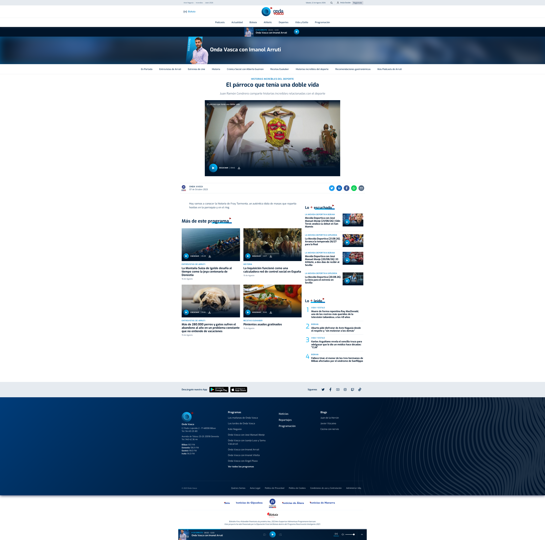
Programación (322, 22)
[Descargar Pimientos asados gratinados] (270, 312)
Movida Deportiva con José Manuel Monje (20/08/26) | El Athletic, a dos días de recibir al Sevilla (322, 261)
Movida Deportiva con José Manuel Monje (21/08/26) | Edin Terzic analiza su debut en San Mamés (322, 222)
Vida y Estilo (301, 22)
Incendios (199, 3)
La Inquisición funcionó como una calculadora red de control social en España (272, 270)
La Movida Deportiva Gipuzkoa (321, 235)
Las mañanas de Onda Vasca (243, 417)
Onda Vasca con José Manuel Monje (246, 434)
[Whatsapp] (354, 188)
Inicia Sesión (345, 2)
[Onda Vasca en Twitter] (323, 389)
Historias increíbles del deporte (312, 69)
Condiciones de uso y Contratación (326, 488)
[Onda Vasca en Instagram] (345, 389)
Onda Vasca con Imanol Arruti (271, 32)
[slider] (354, 534)
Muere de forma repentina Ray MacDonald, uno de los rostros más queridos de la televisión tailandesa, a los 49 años (335, 314)
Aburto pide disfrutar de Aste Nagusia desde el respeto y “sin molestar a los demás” (336, 329)
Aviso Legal (255, 488)
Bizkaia (253, 22)
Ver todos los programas (241, 466)
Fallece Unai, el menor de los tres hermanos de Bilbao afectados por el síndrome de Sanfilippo (337, 360)
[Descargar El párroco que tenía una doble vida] (239, 168)
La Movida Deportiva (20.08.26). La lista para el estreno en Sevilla (323, 279)
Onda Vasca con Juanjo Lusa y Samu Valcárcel (247, 442)
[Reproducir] (296, 31)
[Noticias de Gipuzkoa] (249, 502)
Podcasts (220, 22)
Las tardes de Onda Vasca (241, 423)
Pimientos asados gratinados (262, 324)
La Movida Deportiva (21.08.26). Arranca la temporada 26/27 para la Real (322, 241)
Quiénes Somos (238, 488)
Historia (216, 69)
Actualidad (237, 22)
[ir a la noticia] (211, 244)
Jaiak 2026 (209, 3)
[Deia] (227, 502)
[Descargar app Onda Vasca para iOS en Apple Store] (238, 389)
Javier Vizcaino (328, 423)
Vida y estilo (318, 307)
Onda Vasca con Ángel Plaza (243, 460)
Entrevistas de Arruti (170, 69)
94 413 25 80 (191, 431)
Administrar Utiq (353, 488)
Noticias (283, 414)
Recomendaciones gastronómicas (353, 69)
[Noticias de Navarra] (322, 502)
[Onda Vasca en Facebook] (330, 389)
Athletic (268, 22)
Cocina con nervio (329, 429)
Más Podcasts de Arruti (389, 69)
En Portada (146, 69)
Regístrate (357, 3)
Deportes (283, 22)
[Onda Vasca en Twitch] (352, 389)
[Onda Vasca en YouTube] (338, 389)
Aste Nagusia (188, 3)
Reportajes (285, 420)
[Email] (361, 188)
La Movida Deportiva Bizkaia (320, 214)
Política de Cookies (297, 488)
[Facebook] (346, 188)
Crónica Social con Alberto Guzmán (245, 69)
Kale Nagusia (235, 429)
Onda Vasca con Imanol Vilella (244, 455)
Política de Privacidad (274, 488)
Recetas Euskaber (279, 69)
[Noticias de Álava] (293, 502)
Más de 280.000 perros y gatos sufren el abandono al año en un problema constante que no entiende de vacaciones (211, 327)
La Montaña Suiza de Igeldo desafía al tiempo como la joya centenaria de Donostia (207, 271)
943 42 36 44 (191, 439)
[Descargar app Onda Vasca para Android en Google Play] (219, 389)
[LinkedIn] (339, 188)
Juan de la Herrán (329, 417)
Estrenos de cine (196, 69)
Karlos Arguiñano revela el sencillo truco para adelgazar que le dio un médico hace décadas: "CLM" (336, 344)
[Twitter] (332, 188)
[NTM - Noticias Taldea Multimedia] (272, 503)
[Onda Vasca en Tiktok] (360, 389)
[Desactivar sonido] (342, 534)
